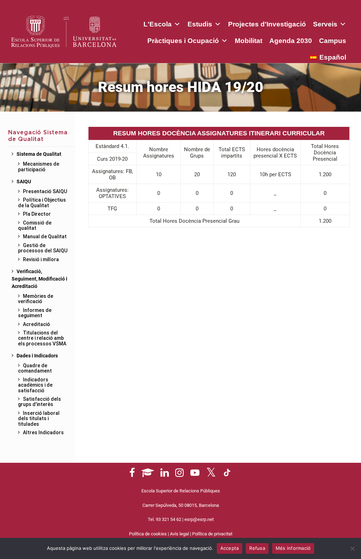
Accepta (229, 548)
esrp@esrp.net (199, 519)
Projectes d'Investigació (267, 24)
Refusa (257, 548)
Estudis (200, 24)
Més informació (293, 548)
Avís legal (179, 533)
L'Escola (157, 24)
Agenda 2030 (290, 40)
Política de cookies (148, 533)
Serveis (325, 24)
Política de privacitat (212, 533)
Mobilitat (248, 40)
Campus (332, 40)
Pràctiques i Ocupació (183, 40)
